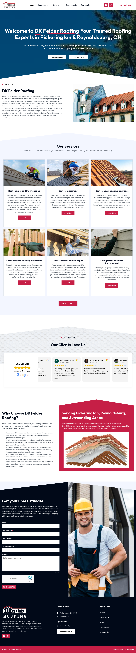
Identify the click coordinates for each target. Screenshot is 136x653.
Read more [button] (45, 379)
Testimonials (71, 5)
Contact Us (85, 5)
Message (5, 554)
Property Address (8, 546)
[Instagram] (111, 5)
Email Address (7, 530)
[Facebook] (106, 5)
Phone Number (7, 538)
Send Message (9, 587)
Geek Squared (128, 650)
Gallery (56, 5)
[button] (39, 369)
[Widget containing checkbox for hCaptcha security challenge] (18, 579)
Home (31, 5)
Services (42, 5)
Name (4, 522)
